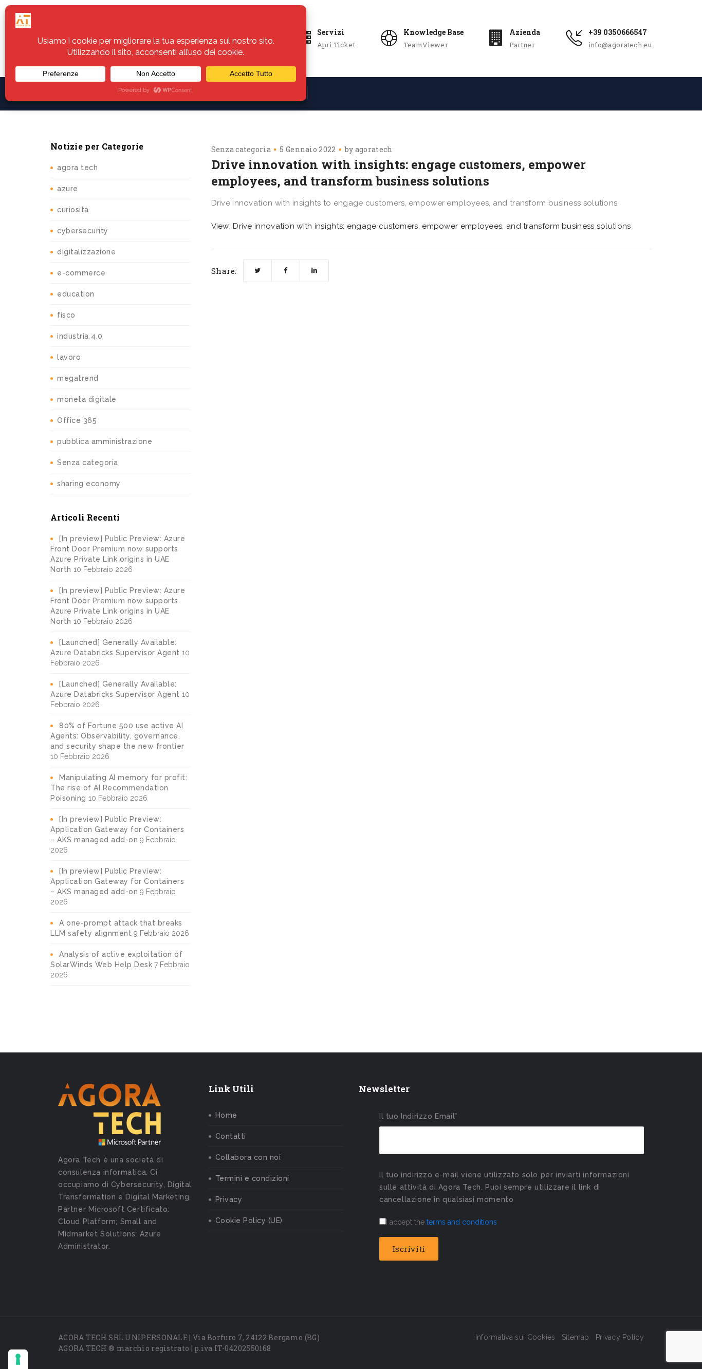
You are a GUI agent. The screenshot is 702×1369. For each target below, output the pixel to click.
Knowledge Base (433, 32)
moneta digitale (87, 399)
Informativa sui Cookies (515, 1337)
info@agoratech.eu (620, 44)
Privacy (229, 1199)
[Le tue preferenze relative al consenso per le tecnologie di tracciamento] (18, 1359)
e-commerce (81, 273)
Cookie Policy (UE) (249, 1220)
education (76, 294)
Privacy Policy (620, 1337)
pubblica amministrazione (104, 441)
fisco (66, 315)
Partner (522, 44)
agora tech (77, 167)
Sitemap (575, 1337)
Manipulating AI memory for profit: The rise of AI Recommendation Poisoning (118, 787)
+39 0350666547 (617, 32)
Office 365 (77, 420)
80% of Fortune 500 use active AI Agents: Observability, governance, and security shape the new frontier (117, 735)
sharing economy (89, 483)
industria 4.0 (80, 336)
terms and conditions (462, 1222)
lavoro (69, 357)
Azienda (524, 32)
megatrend (78, 378)
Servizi (330, 32)
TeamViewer (425, 44)
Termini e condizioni (252, 1178)
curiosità (73, 210)
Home (226, 1115)
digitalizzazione (86, 252)
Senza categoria (87, 462)
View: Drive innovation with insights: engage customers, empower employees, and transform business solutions (421, 226)
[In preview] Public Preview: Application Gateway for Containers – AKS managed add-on (117, 829)
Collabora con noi (248, 1157)
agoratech (374, 149)
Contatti (230, 1136)
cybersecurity (82, 231)
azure (67, 188)
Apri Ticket (336, 44)
